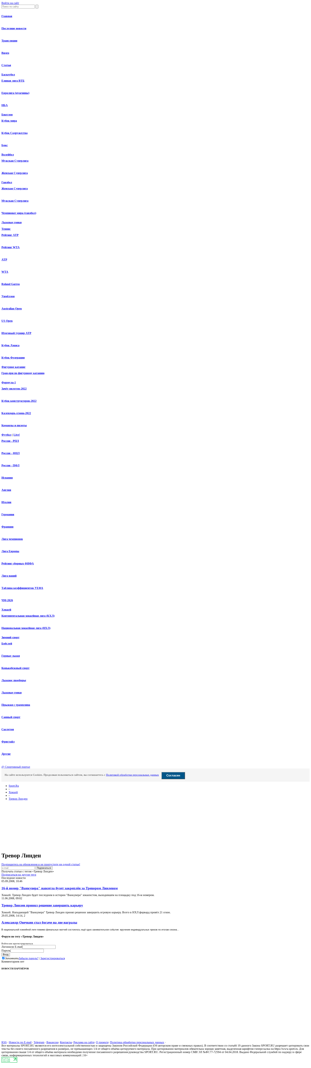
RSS (4, 1042)
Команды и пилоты (14, 425)
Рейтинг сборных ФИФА (17, 563)
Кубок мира (9, 120)
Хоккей (6, 609)
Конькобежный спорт (15, 668)
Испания (7, 477)
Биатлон (7, 114)
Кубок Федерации (13, 357)
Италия (6, 502)
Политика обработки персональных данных (137, 1042)
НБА (4, 105)
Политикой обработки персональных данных (132, 774)
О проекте (102, 1042)
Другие (6, 753)
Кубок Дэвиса (10, 345)
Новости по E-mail (20, 1042)
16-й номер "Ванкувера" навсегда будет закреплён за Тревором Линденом (59, 888)
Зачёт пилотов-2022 (14, 388)
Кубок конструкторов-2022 (19, 400)
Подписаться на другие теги (18, 874)
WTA (4, 271)
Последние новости (13, 28)
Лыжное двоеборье (13, 680)
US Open (7, 320)
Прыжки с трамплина (15, 704)
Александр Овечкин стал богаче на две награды (39, 922)
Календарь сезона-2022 (16, 413)
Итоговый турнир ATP (16, 333)
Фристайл (8, 741)
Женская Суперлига (14, 173)
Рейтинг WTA (10, 247)
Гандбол (6, 182)
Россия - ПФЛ (10, 465)
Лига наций (9, 575)
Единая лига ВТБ (12, 80)
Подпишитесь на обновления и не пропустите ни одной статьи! (40, 864)
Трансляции (9, 40)
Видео (5, 52)
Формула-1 (8, 382)
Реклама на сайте (83, 1042)
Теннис (6, 228)
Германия (7, 514)
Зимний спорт (10, 637)
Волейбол (7, 154)
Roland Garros (10, 284)
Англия (6, 489)
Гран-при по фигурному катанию (22, 373)
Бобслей (6, 643)
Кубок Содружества (14, 132)
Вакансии (52, 1042)
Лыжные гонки (11, 222)
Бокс (4, 145)
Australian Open (11, 308)
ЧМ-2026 (7, 600)
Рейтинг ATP (10, 235)
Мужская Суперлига (14, 160)
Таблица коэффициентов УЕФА (22, 588)
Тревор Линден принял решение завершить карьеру (42, 905)
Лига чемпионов (12, 538)
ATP (4, 259)
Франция (7, 526)
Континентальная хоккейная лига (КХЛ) (28, 615)
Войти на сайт (10, 3)
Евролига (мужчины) (15, 92)
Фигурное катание (13, 366)
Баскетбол (8, 74)
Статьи (6, 65)
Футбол (6, 434)
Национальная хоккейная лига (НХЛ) (25, 628)
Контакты (66, 1042)
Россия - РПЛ (10, 440)
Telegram (39, 1042)
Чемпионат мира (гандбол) (18, 213)
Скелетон (7, 729)
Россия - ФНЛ (10, 453)
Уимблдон (8, 296)
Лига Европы (10, 551)
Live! (16, 434)
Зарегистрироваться (52, 958)
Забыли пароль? (28, 958)
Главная (6, 16)
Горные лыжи (10, 655)
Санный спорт (10, 717)
